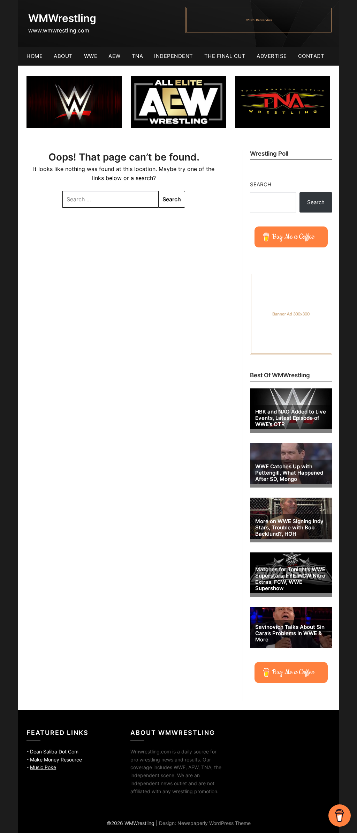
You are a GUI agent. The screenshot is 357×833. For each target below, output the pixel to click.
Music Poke (43, 767)
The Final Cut (225, 56)
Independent (173, 56)
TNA (137, 56)
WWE (91, 56)
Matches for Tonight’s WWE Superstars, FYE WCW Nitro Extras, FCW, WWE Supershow (290, 579)
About (63, 56)
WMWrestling (62, 18)
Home (34, 56)
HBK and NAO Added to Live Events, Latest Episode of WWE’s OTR (290, 418)
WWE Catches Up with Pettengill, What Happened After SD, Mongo (289, 472)
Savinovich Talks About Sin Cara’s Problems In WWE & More (290, 633)
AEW (114, 56)
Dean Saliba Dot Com (54, 751)
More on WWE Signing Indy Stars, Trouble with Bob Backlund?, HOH (289, 527)
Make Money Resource (56, 760)
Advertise (272, 56)
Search (260, 184)
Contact (311, 56)
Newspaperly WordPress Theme (214, 823)
